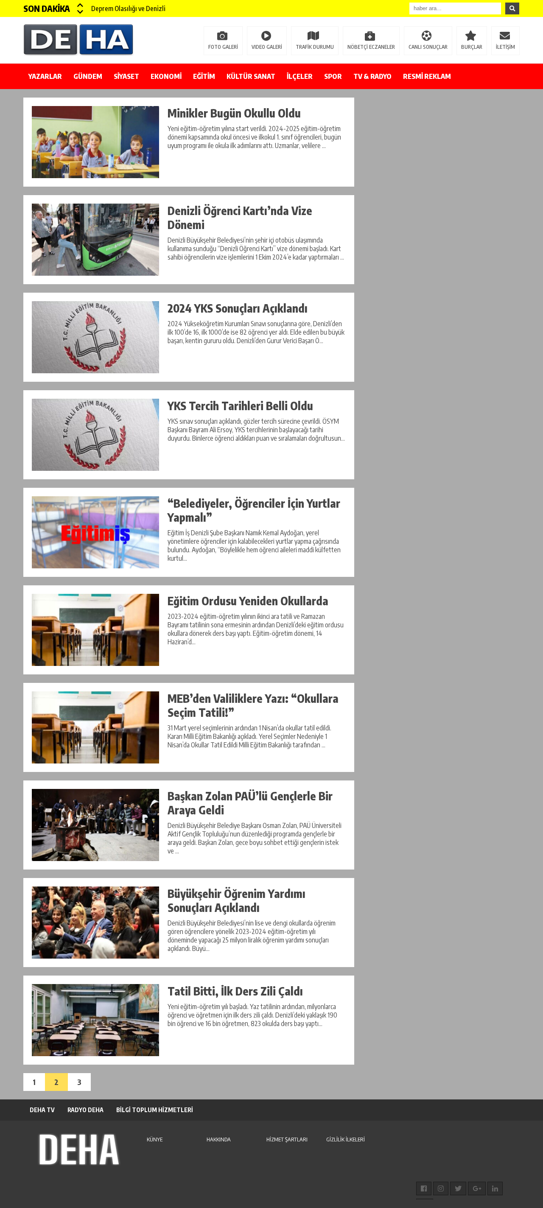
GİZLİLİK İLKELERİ (345, 1139)
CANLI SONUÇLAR (428, 47)
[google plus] (477, 1188)
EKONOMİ (166, 76)
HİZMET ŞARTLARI (287, 1139)
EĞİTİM (204, 76)
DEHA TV (42, 1109)
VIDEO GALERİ (267, 47)
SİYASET (126, 76)
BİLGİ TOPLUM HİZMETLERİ (154, 1109)
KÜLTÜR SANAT (251, 76)
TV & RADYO (372, 76)
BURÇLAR (471, 47)
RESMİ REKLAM (427, 76)
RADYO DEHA (85, 1109)
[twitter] (458, 1188)
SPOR (333, 76)
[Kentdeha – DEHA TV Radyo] (78, 39)
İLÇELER (300, 76)
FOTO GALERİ (223, 47)
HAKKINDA (219, 1139)
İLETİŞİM (505, 47)
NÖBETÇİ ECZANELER (371, 47)
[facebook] (423, 1188)
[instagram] (440, 1188)
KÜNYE (154, 1139)
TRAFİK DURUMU (315, 47)
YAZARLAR (45, 76)
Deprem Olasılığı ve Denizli (128, 8)
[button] (80, 5)
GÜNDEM (87, 76)
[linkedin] (495, 1188)
